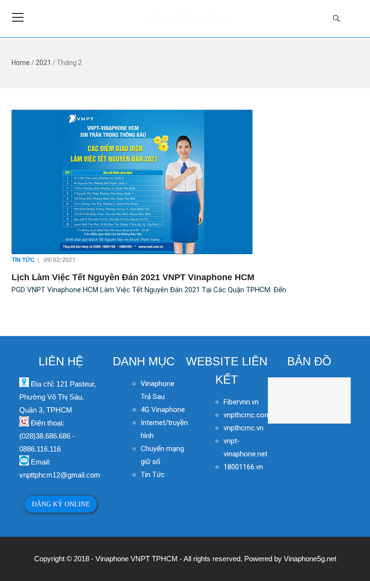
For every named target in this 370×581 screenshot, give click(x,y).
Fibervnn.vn (241, 402)
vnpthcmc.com (247, 415)
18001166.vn (243, 467)
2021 (43, 62)
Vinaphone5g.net (310, 559)
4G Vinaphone (163, 409)
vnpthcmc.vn (244, 428)
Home (21, 62)
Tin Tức (23, 260)
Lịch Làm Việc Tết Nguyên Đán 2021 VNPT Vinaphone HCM (133, 277)
